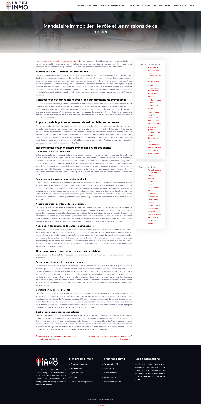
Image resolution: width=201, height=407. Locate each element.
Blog (192, 5)
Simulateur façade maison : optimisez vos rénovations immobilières (109, 337)
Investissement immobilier (86, 5)
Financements (180, 5)
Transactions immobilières (139, 5)
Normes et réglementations (112, 5)
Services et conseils (162, 5)
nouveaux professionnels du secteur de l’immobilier (61, 61)
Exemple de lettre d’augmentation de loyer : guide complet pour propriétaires (57, 337)
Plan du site (100, 406)
